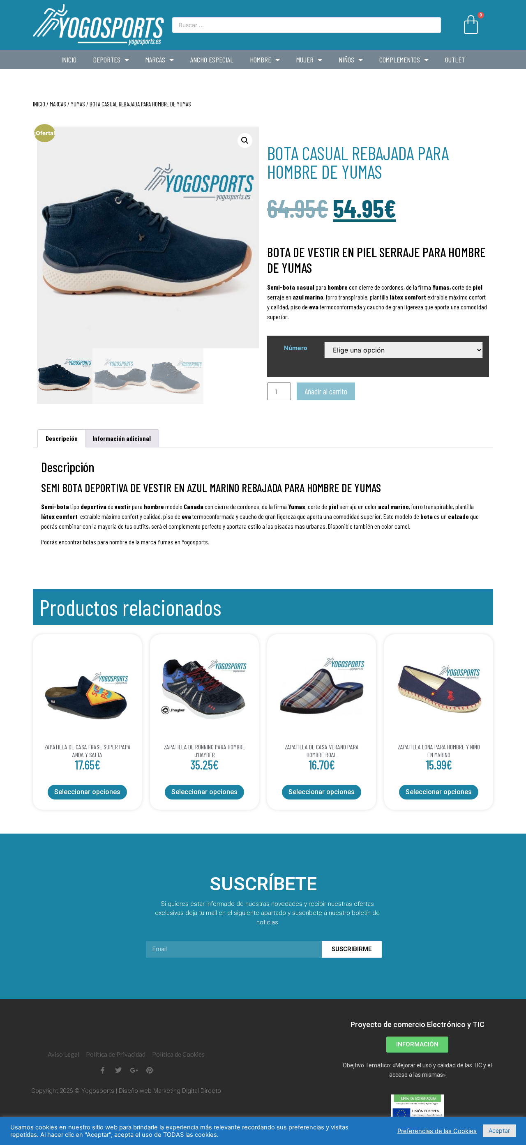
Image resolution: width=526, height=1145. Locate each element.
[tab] (61, 438)
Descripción (62, 438)
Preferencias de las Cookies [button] (437, 1131)
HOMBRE (260, 59)
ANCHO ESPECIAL (211, 59)
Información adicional (121, 438)
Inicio (68, 59)
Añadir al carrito (326, 391)
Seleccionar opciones (87, 792)
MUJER (305, 59)
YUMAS (78, 104)
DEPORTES (106, 59)
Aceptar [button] (499, 1130)
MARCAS (155, 59)
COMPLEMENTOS (399, 59)
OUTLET (455, 59)
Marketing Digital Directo (187, 1090)
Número (295, 348)
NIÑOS (346, 59)
